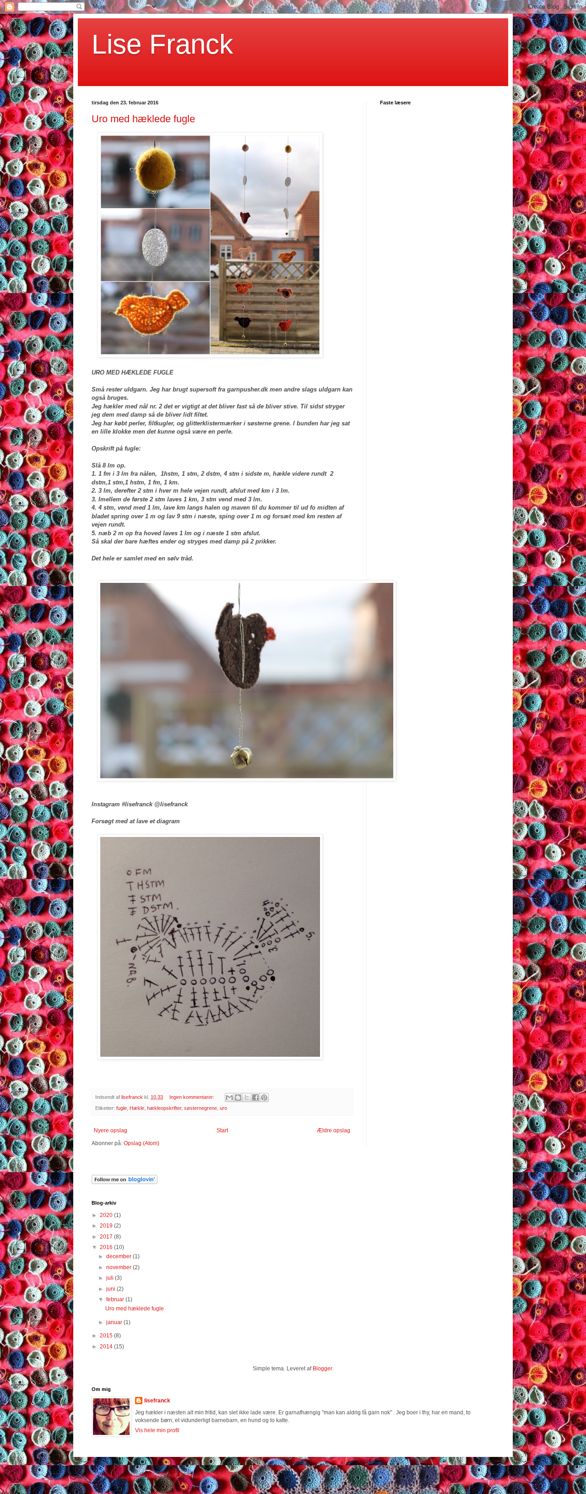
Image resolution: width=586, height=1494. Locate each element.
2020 (107, 1215)
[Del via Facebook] (255, 1097)
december (119, 1256)
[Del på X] (246, 1097)
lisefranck (157, 1400)
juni (111, 1289)
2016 (107, 1247)
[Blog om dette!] (238, 1097)
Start (222, 1130)
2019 (107, 1225)
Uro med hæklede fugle (143, 119)
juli (110, 1278)
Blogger (322, 1368)
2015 (107, 1335)
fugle (121, 1108)
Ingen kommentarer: (192, 1097)
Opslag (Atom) (141, 1143)
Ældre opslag (333, 1130)
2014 (107, 1346)
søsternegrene (200, 1108)
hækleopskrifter (164, 1108)
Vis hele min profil (157, 1430)
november (119, 1267)
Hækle (137, 1108)
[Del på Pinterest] (264, 1097)
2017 (107, 1236)
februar (115, 1299)
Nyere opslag (110, 1130)
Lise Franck (162, 44)
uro (223, 1108)
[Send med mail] (229, 1097)
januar (115, 1322)
